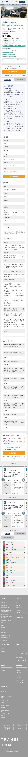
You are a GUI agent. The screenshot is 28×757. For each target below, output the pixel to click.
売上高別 (3, 630)
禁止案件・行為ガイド (21, 680)
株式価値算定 (19, 610)
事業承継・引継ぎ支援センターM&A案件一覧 (6, 611)
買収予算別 (3, 632)
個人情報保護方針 (5, 705)
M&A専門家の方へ (20, 617)
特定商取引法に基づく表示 (6, 710)
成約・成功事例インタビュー (21, 654)
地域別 (2, 625)
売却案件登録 (19, 607)
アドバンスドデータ (20, 651)
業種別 (2, 622)
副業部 (2, 649)
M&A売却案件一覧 (16, 4)
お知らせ (3, 694)
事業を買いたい (4, 602)
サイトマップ (4, 720)
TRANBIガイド (19, 670)
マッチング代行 (19, 615)
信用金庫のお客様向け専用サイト (7, 728)
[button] (23, 480)
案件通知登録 (4, 640)
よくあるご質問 (19, 682)
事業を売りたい (19, 602)
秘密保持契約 (4, 707)
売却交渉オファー (20, 605)
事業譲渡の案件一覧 (5, 637)
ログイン (22, 1)
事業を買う (8, 4)
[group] (13, 480)
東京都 (13, 41)
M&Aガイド (18, 672)
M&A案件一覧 (4, 605)
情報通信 (24, 4)
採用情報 (3, 717)
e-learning (18, 649)
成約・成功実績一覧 (20, 657)
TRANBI (2, 4)
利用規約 (3, 702)
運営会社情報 (4, 691)
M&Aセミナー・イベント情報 (6, 697)
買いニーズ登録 (4, 614)
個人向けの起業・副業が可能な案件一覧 (6, 617)
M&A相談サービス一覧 (6, 620)
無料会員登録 (20, 725)
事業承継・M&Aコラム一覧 (21, 661)
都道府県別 (3, 627)
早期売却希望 (7, 48)
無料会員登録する (14, 71)
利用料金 (3, 670)
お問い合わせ (7, 725)
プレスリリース (4, 700)
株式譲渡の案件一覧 (5, 635)
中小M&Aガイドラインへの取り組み (6, 714)
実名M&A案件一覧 (5, 607)
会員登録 (16, 1)
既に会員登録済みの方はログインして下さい (14, 75)
